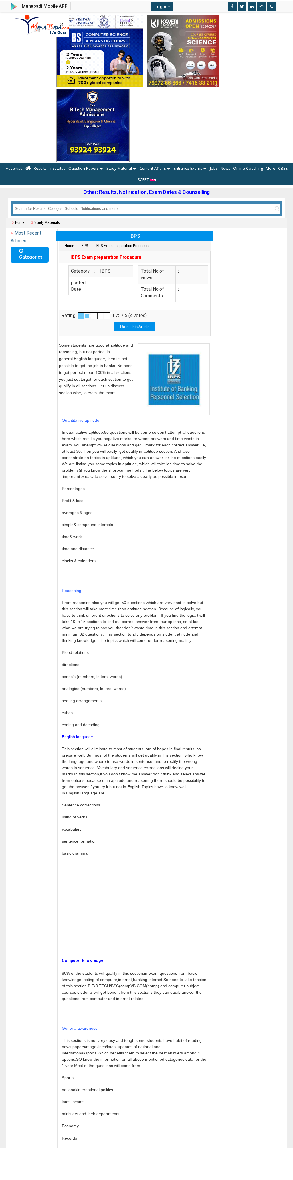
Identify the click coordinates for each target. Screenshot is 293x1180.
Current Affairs (153, 168)
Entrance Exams (188, 168)
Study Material (119, 168)
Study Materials (47, 222)
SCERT (144, 179)
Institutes (58, 168)
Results (40, 168)
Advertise (14, 168)
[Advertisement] (135, 913)
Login (160, 6)
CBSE (283, 168)
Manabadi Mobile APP (45, 6)
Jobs (214, 168)
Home (20, 222)
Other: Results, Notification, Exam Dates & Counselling (146, 192)
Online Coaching (248, 168)
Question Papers (83, 168)
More (270, 168)
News (225, 168)
